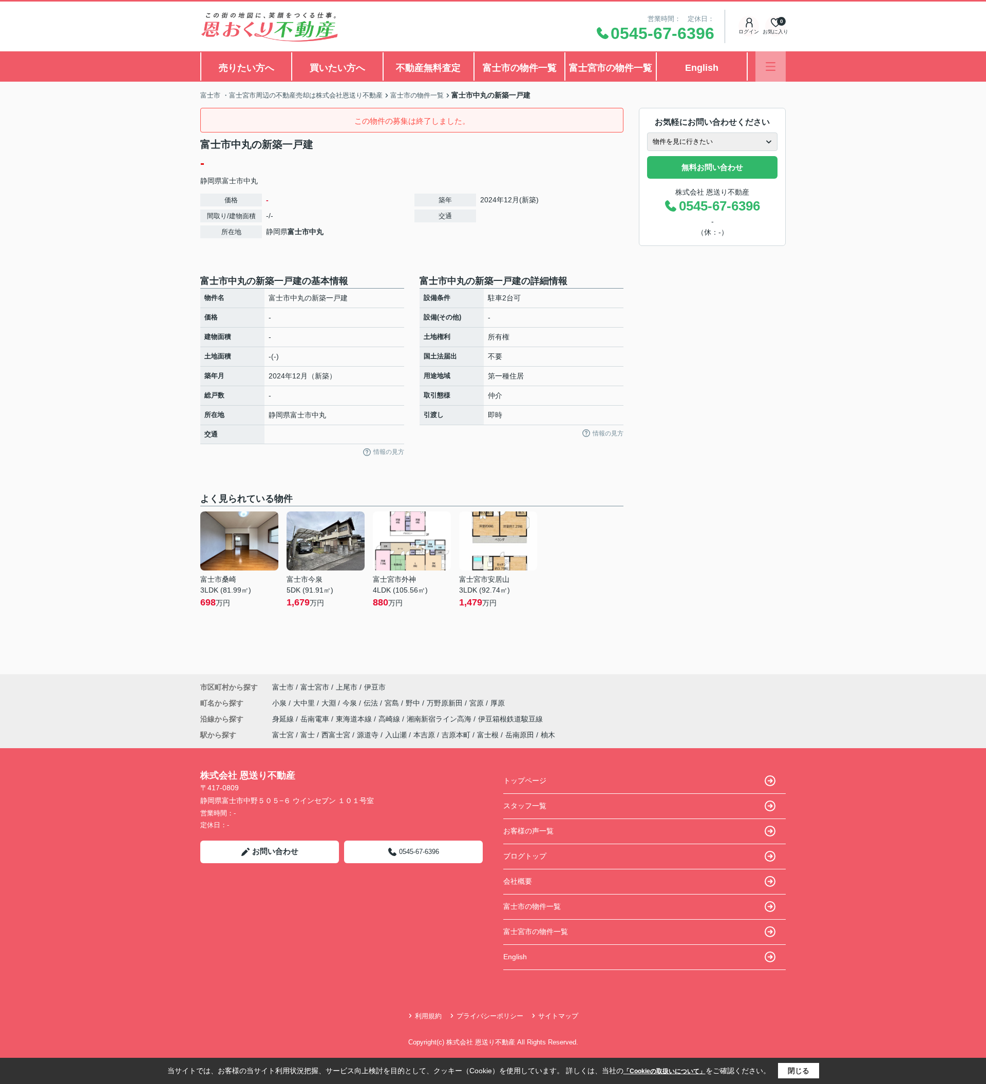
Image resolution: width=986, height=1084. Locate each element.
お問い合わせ (275, 851)
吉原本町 (456, 735)
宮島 (393, 703)
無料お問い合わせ (712, 167)
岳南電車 (315, 719)
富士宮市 (314, 687)
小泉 (280, 703)
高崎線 (390, 719)
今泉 (351, 703)
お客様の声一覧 (528, 831)
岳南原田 (519, 735)
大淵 (329, 703)
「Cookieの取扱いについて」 (664, 1071)
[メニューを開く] (771, 66)
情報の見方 (388, 451)
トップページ (524, 780)
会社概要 (517, 881)
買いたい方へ (337, 68)
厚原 (497, 703)
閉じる (798, 1071)
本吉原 (424, 735)
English (701, 68)
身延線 (284, 719)
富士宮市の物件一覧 (610, 68)
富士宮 (283, 735)
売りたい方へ (246, 68)
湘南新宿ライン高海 (440, 719)
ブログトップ (524, 856)
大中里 (305, 703)
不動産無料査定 (428, 68)
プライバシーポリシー (490, 1016)
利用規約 (428, 1016)
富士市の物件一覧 (520, 68)
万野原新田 (446, 703)
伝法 (372, 703)
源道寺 (367, 735)
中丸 (250, 181)
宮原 (477, 703)
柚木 (548, 735)
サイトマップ (558, 1016)
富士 (307, 735)
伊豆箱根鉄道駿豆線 (510, 719)
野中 (414, 703)
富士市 (232, 181)
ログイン (748, 31)
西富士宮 (335, 735)
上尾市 (346, 687)
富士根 (488, 735)
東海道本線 (355, 719)
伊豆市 (375, 687)
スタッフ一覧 (524, 806)
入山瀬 (396, 735)
